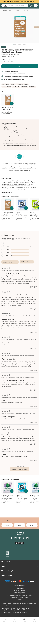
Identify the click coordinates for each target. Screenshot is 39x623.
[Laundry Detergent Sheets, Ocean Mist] (22, 204)
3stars (7, 249)
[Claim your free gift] (30, 5)
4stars (7, 246)
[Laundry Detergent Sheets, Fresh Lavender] (7, 487)
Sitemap (19, 599)
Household (16, 10)
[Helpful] (31, 287)
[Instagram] (16, 538)
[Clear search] (26, 5)
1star (6, 255)
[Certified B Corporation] (11, 554)
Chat (7, 525)
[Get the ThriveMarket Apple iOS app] (19, 543)
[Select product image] (20, 27)
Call (19, 525)
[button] (36, 5)
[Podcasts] (27, 538)
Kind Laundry (4, 54)
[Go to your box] (36, 5)
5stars (7, 243)
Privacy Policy (19, 588)
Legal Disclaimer (6, 192)
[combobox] (14, 5)
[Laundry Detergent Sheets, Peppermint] (22, 487)
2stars (7, 252)
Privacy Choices (19, 590)
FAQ (31, 525)
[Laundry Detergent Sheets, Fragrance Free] (7, 100)
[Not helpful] (35, 287)
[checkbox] (19, 243)
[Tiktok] (23, 538)
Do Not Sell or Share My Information (19, 595)
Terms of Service (19, 585)
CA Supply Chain (19, 592)
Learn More (20, 79)
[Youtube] (19, 538)
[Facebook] (12, 538)
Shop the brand (25, 170)
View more (32, 86)
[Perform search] (4, 5)
